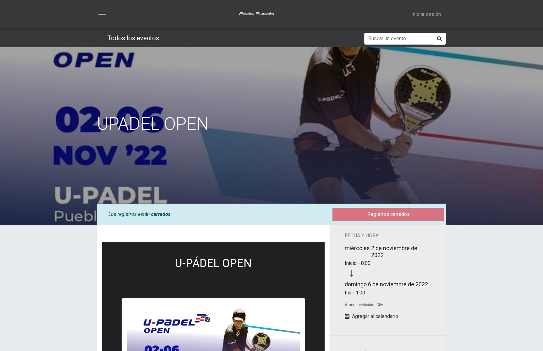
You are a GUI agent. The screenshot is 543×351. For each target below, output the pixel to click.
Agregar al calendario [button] (375, 316)
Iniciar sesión (426, 14)
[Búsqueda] (439, 39)
